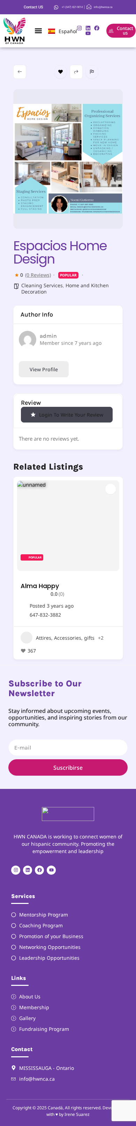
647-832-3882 (45, 615)
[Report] (91, 72)
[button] (38, 31)
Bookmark (60, 72)
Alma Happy (40, 585)
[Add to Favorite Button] (110, 489)
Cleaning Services (42, 285)
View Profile (44, 369)
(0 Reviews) (38, 275)
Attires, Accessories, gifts (65, 637)
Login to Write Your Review (71, 414)
